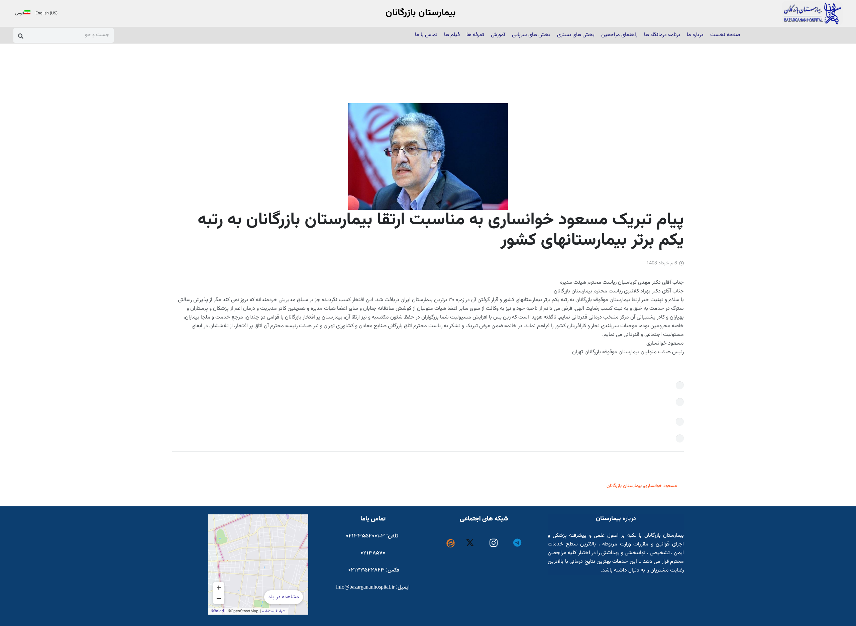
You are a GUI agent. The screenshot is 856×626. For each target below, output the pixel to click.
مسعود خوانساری (660, 486)
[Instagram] (493, 542)
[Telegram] (517, 542)
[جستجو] (20, 35)
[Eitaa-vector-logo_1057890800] (450, 543)
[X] (470, 542)
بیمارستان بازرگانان (624, 486)
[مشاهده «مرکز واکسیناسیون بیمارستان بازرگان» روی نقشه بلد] (258, 564)
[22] (812, 13)
